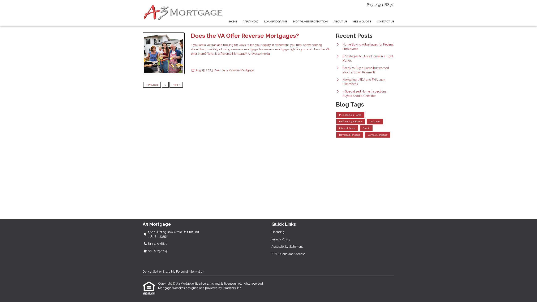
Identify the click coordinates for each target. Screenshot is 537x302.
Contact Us (385, 21)
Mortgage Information (310, 21)
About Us (340, 21)
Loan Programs (275, 21)
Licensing (277, 232)
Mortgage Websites (172, 288)
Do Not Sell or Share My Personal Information (173, 271)
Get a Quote (362, 21)
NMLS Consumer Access (288, 254)
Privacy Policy (280, 239)
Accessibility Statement (287, 246)
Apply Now (250, 21)
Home (233, 21)
